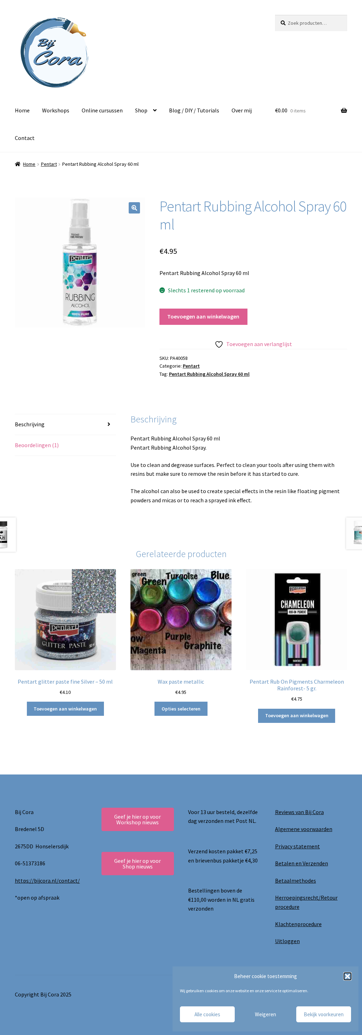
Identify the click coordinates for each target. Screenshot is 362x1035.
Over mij (242, 110)
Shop (141, 110)
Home (22, 110)
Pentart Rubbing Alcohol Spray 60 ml (209, 374)
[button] (347, 976)
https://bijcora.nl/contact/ (47, 880)
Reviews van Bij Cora (299, 811)
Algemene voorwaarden (303, 828)
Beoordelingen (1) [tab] (37, 445)
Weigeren (265, 1014)
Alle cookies (207, 1014)
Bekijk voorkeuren (324, 1014)
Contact (25, 137)
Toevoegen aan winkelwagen (203, 316)
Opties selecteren (181, 709)
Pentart (49, 164)
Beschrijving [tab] (30, 424)
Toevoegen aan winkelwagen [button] (65, 709)
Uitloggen (287, 941)
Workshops (55, 110)
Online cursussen (102, 110)
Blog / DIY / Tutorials (194, 110)
